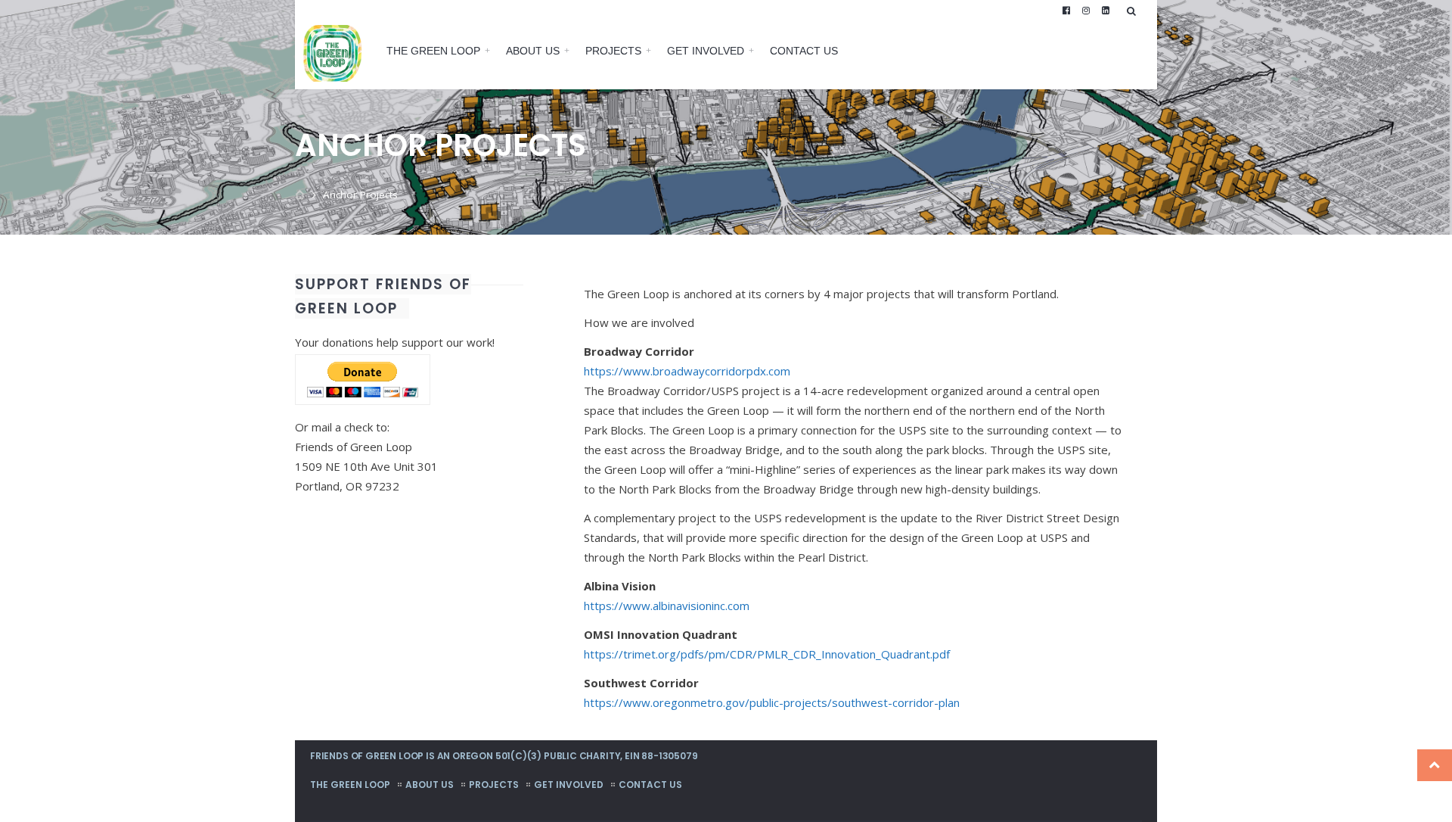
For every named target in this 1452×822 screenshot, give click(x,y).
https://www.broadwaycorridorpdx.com (687, 370)
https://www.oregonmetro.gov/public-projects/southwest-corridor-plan (772, 702)
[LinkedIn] (1106, 11)
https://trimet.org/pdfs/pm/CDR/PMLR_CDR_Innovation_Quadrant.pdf (767, 654)
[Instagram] (1086, 11)
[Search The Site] (1134, 10)
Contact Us (804, 51)
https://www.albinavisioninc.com (666, 605)
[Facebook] (1066, 11)
